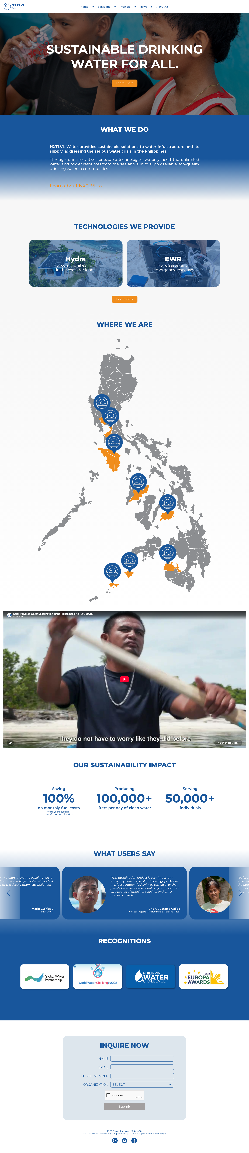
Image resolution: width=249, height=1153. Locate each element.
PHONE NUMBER (94, 1076)
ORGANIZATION (95, 1084)
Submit (124, 1106)
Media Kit (122, 1133)
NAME (103, 1058)
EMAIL (103, 1067)
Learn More (124, 83)
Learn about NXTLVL (74, 186)
